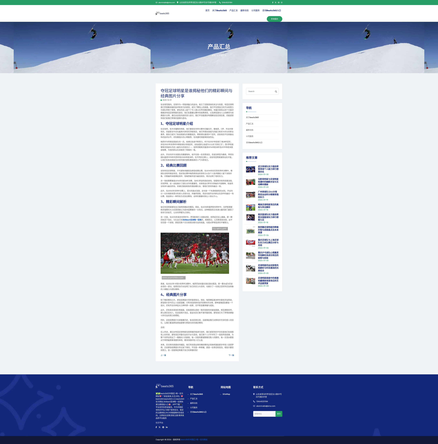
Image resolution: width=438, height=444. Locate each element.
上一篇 (163, 355)
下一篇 (231, 355)
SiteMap (226, 394)
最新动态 (244, 10)
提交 (279, 414)
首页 (207, 10)
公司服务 (255, 10)
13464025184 (227, 3)
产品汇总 (233, 10)
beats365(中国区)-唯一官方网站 (194, 440)
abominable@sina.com (166, 3)
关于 (219, 10)
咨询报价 (274, 19)
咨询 (271, 10)
